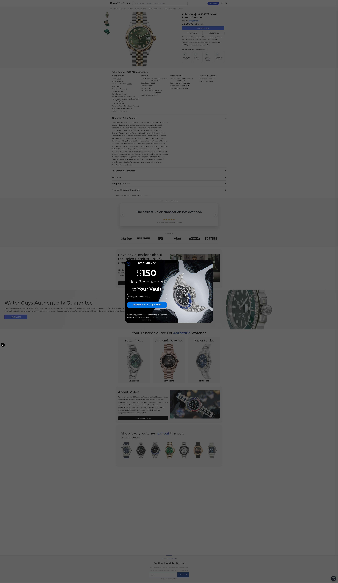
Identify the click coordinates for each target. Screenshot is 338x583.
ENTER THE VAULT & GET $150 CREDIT (147, 305)
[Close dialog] (128, 264)
